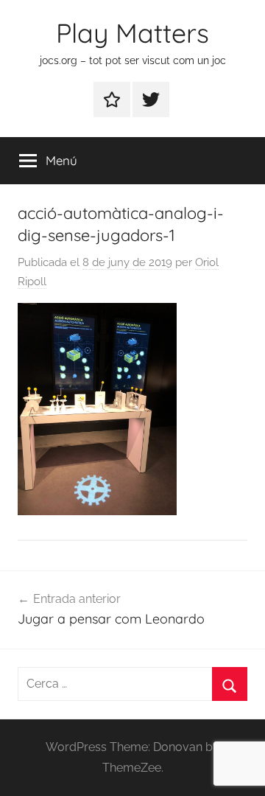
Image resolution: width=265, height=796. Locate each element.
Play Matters (132, 32)
